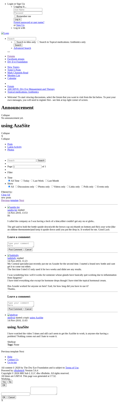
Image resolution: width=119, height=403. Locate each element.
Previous (5, 200)
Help (9, 356)
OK (3, 385)
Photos (10, 149)
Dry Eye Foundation (17, 61)
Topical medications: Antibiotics (23, 92)
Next (21, 200)
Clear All (5, 194)
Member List (13, 75)
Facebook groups (15, 59)
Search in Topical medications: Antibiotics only (63, 42)
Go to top (12, 362)
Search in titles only (26, 42)
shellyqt (11, 317)
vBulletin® (19, 370)
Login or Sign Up (16, 3)
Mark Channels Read (17, 72)
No (10, 382)
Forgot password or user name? (29, 22)
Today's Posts (14, 70)
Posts (10, 144)
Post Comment (15, 249)
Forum (10, 86)
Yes (4, 382)
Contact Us (12, 359)
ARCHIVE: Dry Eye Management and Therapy (31, 89)
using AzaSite (36, 317)
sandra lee (12, 210)
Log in (17, 19)
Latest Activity (14, 147)
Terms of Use (72, 367)
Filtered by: (6, 192)
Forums (11, 56)
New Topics (13, 67)
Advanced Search (22, 48)
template (14, 200)
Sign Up (20, 25)
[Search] (8, 51)
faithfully (11, 258)
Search (18, 45)
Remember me (24, 16)
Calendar (11, 78)
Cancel (28, 249)
